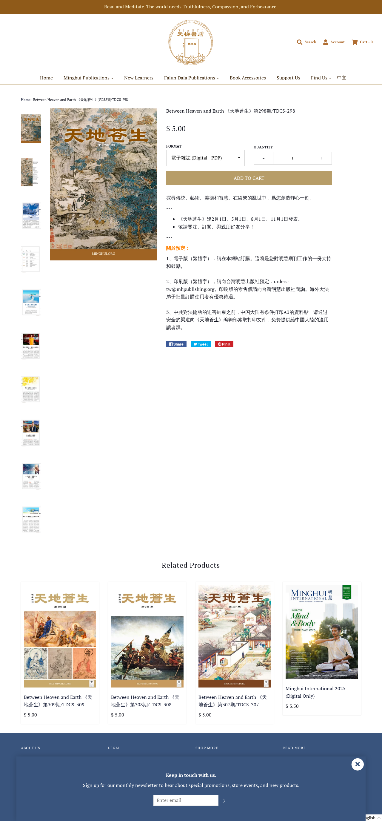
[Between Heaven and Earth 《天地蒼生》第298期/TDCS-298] (31, 128)
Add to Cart (249, 178)
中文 (341, 77)
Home (46, 77)
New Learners (138, 77)
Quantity (263, 147)
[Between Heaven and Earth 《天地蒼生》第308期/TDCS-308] (147, 636)
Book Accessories (248, 77)
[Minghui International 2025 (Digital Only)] (322, 632)
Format (173, 146)
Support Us (288, 77)
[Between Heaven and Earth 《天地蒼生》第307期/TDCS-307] (234, 636)
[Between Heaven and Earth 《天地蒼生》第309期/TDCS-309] (60, 636)
